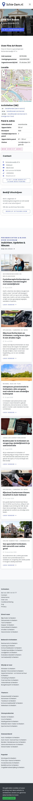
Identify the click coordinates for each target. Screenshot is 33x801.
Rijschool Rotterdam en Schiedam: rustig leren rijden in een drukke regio (16, 335)
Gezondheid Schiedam (9, 627)
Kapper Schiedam (7, 625)
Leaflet (20, 101)
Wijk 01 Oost (10, 168)
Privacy (3, 607)
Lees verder (8, 304)
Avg (2, 604)
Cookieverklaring (7, 602)
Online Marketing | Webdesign (16, 541)
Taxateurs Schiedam (8, 701)
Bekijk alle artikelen (7, 249)
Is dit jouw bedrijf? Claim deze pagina (16, 180)
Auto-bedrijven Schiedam (10, 738)
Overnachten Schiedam (9, 680)
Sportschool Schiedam (9, 726)
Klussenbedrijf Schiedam (10, 696)
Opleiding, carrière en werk (15, 330)
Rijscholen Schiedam (8, 618)
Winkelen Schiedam (8, 669)
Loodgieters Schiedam (9, 652)
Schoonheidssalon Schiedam (11, 648)
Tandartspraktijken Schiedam (11, 650)
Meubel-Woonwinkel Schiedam (12, 671)
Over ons (4, 600)
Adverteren (5, 597)
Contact (4, 595)
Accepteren (9, 798)
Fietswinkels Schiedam (9, 620)
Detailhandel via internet (15, 111)
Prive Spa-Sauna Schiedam (11, 760)
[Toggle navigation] (30, 4)
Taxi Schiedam (6, 623)
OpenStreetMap (27, 101)
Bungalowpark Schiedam (10, 685)
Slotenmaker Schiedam (9, 747)
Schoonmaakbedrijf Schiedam (12, 703)
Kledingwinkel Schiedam (9, 721)
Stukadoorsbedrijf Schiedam (11, 655)
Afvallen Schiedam (7, 630)
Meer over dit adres (12, 149)
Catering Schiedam (8, 646)
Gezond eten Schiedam (9, 632)
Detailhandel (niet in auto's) (15, 108)
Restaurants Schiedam (9, 643)
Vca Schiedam (6, 719)
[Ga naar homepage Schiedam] (12, 4)
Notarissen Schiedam (8, 698)
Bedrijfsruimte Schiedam (10, 765)
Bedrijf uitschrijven (16, 211)
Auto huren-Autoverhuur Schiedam (13, 740)
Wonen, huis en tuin (12, 384)
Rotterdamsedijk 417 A (11, 23)
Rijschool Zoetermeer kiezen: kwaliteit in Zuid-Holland (16, 493)
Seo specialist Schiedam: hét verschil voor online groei (15, 546)
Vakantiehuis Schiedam (9, 682)
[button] (16, 86)
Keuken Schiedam (7, 717)
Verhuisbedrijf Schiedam (10, 657)
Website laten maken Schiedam (12, 724)
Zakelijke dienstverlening (14, 438)
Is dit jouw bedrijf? (12, 29)
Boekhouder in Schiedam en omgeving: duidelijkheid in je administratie (16, 443)
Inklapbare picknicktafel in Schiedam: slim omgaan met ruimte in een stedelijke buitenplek (16, 390)
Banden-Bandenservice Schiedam (13, 742)
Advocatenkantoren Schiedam (12, 744)
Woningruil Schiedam (8, 758)
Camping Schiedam (8, 678)
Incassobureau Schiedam (10, 763)
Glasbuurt (9, 165)
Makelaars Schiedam (8, 705)
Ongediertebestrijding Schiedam (12, 767)
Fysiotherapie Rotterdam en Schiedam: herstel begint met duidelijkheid (16, 281)
